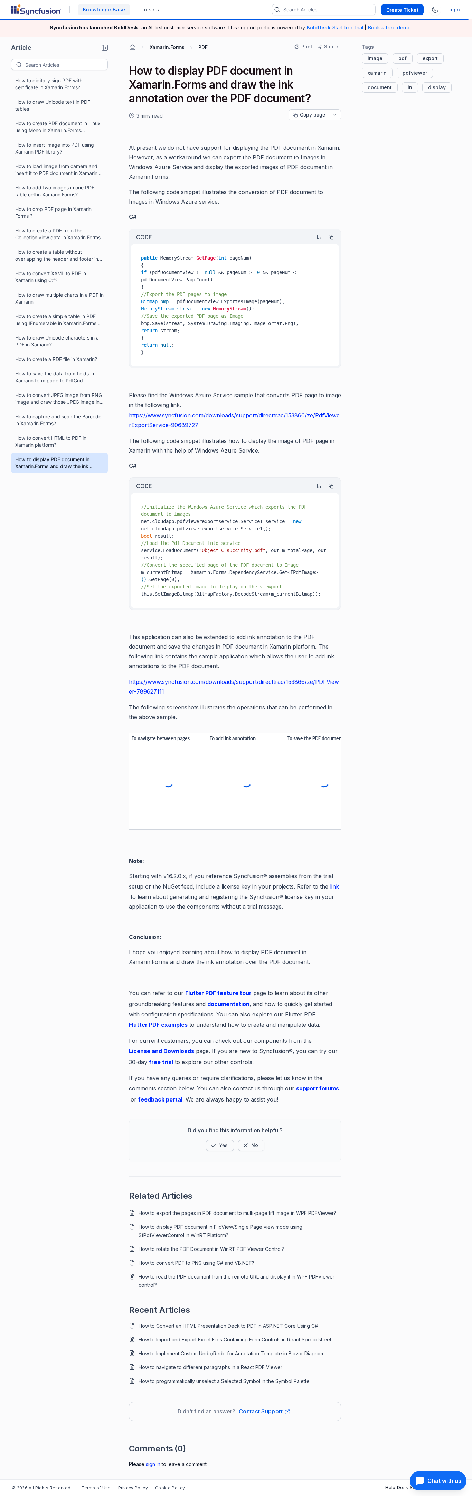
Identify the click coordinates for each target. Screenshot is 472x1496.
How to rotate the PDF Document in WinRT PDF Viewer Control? (211, 1249)
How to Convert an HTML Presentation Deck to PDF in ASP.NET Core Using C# (228, 1326)
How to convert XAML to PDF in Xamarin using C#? (50, 276)
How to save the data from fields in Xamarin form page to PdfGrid (54, 377)
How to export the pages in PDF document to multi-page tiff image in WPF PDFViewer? (237, 1213)
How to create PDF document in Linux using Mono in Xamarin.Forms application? (58, 127)
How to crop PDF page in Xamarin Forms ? (53, 212)
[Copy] (328, 237)
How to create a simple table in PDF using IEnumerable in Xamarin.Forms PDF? (55, 320)
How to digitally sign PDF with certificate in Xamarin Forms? (48, 83)
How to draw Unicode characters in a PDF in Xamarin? (57, 341)
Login (453, 9)
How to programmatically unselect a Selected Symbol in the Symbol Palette (224, 1381)
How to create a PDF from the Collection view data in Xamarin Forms (58, 233)
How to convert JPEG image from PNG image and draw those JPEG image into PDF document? (59, 399)
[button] (105, 48)
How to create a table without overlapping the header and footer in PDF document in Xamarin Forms (56, 255)
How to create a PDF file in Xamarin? (56, 359)
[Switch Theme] (435, 10)
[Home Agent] (132, 47)
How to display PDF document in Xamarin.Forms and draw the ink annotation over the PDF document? (55, 463)
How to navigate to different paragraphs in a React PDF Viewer (210, 1367)
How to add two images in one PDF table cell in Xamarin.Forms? (54, 191)
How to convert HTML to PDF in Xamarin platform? (50, 441)
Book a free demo (389, 27)
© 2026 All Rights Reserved (41, 1487)
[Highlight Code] (316, 237)
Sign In (153, 1464)
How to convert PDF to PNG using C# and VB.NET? (196, 1263)
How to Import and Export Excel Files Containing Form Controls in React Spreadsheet (235, 1339)
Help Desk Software (407, 1487)
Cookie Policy (170, 1487)
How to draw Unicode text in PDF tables (52, 105)
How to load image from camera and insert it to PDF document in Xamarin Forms (56, 170)
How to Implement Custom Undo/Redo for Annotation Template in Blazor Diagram (231, 1353)
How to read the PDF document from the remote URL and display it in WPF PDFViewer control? (236, 1281)
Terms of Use (96, 1487)
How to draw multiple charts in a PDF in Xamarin (59, 298)
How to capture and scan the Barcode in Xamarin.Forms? (58, 420)
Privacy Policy (133, 1487)
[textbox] (66, 64)
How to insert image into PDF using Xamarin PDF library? (54, 148)
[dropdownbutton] (335, 114)
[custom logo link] (36, 9)
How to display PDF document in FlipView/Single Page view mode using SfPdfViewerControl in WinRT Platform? (220, 1231)
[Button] (251, 1145)
